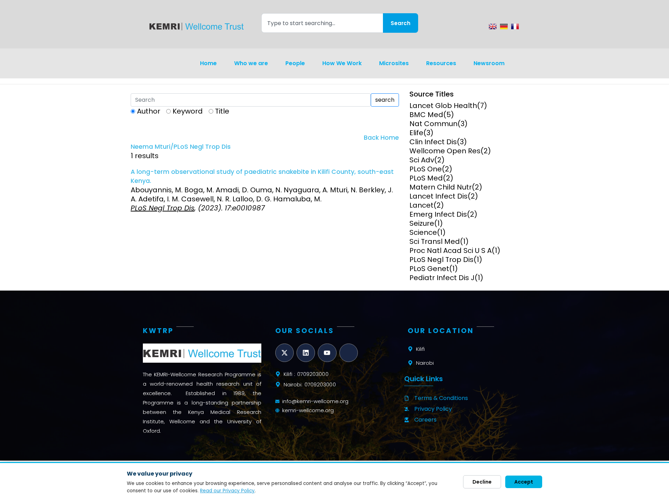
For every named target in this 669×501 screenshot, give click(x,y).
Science (423, 232)
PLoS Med (426, 178)
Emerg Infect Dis (438, 214)
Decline (482, 481)
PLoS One (425, 169)
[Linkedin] (306, 353)
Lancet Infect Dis (438, 196)
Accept (523, 481)
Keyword (187, 111)
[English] (493, 26)
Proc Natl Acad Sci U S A (450, 250)
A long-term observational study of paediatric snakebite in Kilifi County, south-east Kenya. (262, 176)
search (384, 100)
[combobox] (322, 23)
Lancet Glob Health (443, 105)
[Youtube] (327, 353)
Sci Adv (421, 160)
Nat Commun (433, 124)
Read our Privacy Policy (227, 490)
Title (222, 111)
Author (148, 111)
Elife (416, 133)
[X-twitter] (284, 353)
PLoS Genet (429, 268)
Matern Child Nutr (440, 187)
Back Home (381, 137)
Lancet (421, 205)
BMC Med (426, 115)
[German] (504, 26)
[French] (515, 26)
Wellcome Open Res (444, 151)
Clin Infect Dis (433, 142)
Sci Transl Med (434, 241)
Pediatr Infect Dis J (442, 278)
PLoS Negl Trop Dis (441, 259)
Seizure (421, 223)
